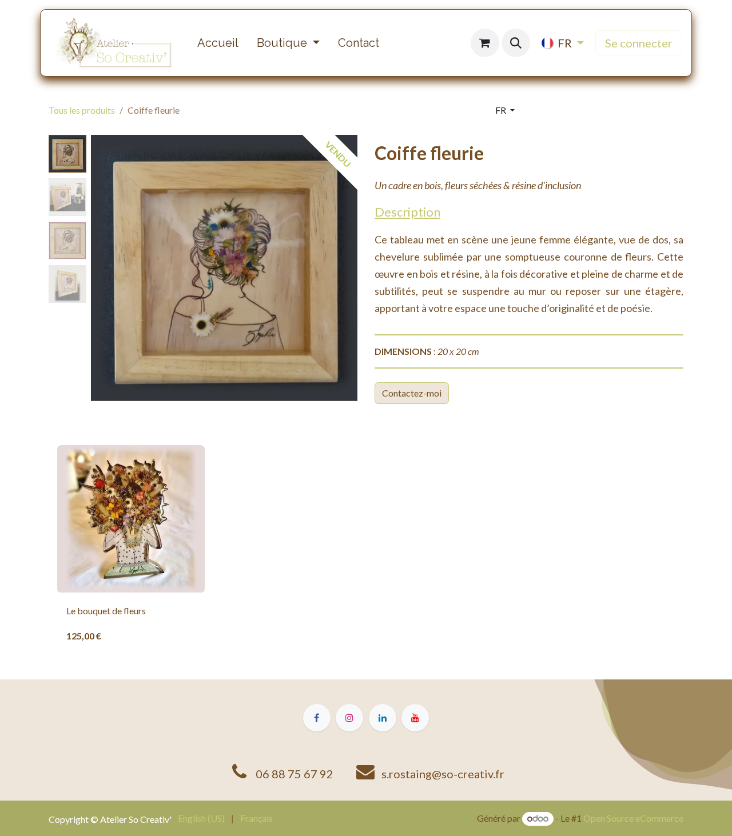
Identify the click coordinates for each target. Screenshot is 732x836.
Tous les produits (82, 110)
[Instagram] (349, 717)
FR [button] (501, 110)
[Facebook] (317, 717)
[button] (516, 43)
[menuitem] (218, 43)
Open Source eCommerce (633, 818)
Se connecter (639, 43)
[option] (366, 548)
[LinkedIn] (382, 717)
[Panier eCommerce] (485, 43)
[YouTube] (415, 717)
